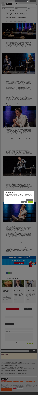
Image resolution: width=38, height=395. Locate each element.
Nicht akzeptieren (23, 202)
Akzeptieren (30, 202)
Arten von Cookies (29, 199)
